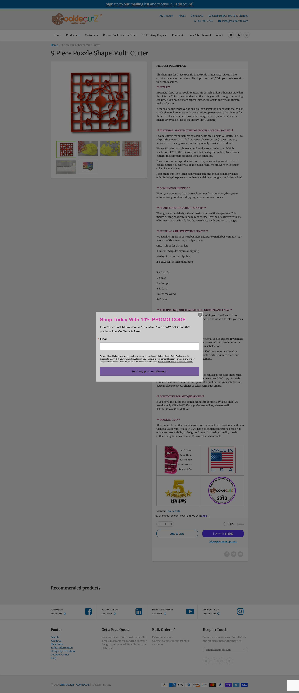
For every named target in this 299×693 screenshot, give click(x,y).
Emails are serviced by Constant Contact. (175, 361)
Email (103, 339)
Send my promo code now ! (150, 371)
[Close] (200, 315)
